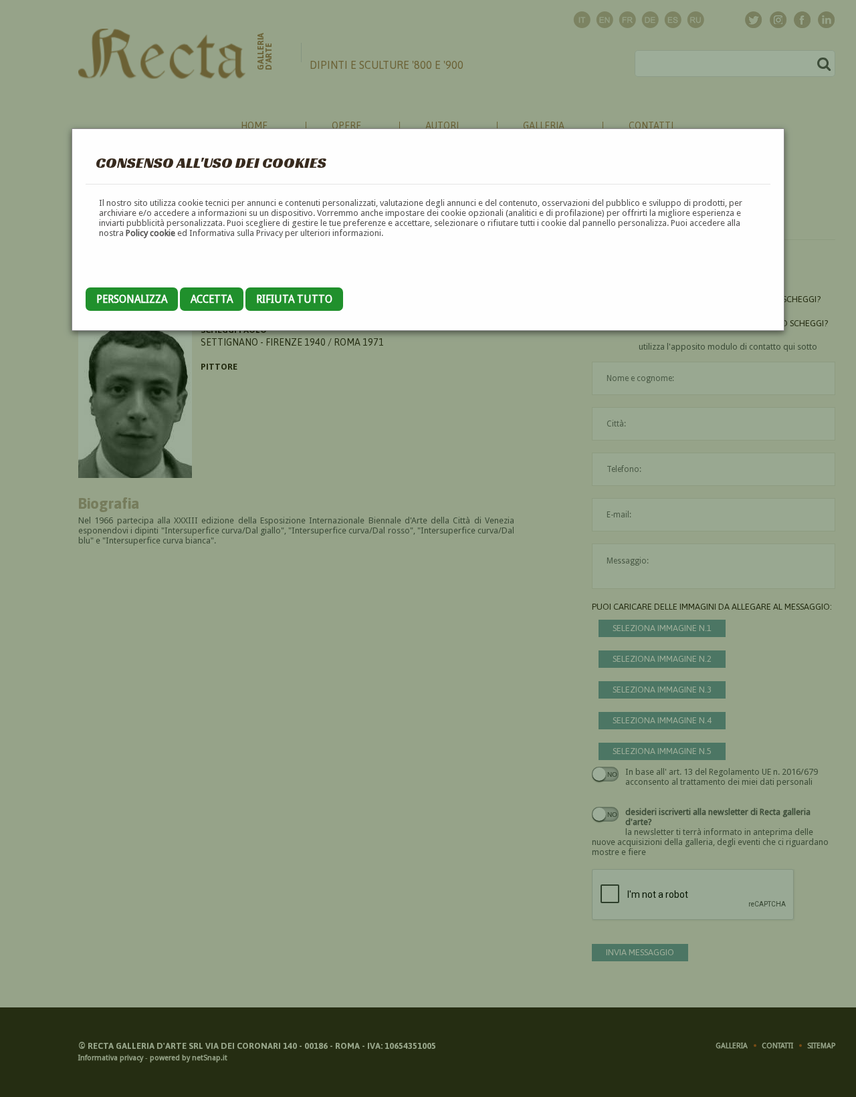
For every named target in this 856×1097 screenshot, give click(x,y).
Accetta (212, 299)
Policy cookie (150, 233)
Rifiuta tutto (294, 299)
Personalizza (131, 299)
